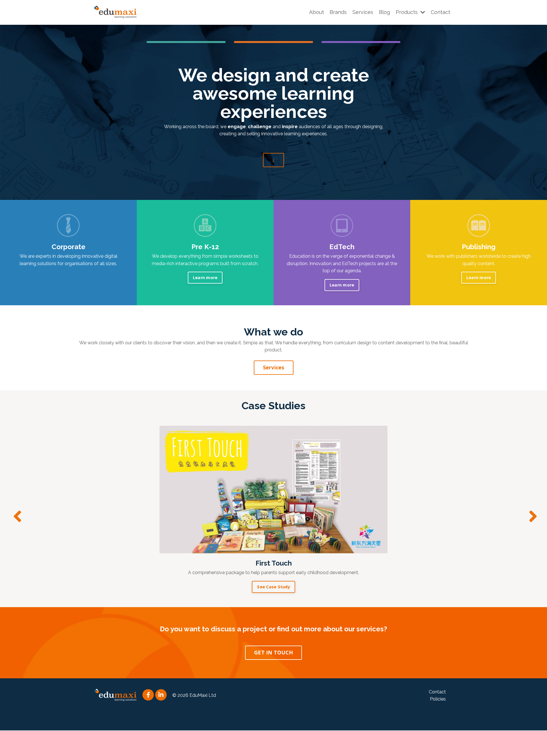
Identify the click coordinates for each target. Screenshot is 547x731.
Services (362, 12)
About (316, 12)
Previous (16, 516)
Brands (338, 12)
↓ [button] (273, 159)
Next (531, 516)
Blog (384, 12)
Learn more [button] (205, 277)
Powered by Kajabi (436, 716)
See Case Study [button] (273, 586)
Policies (438, 699)
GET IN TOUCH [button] (273, 652)
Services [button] (273, 367)
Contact (440, 12)
